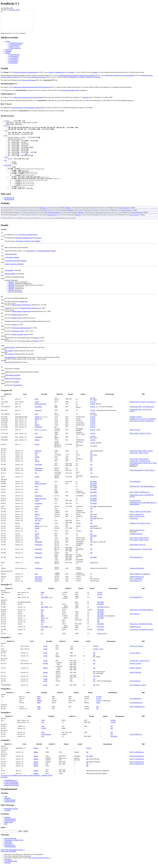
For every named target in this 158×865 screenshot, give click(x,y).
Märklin (37, 241)
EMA (43, 720)
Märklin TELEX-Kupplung (13, 378)
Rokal (42, 620)
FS (91, 574)
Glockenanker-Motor (11, 254)
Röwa (36, 399)
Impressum (7, 862)
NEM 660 (11, 287)
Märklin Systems (17, 314)
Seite (5, 796)
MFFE (98, 702)
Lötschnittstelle (9, 270)
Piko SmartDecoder (10, 357)
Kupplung (16, 382)
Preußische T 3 (44, 207)
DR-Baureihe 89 (9, 198)
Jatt (42, 594)
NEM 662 (11, 288)
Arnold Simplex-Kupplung (12, 375)
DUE (22, 137)
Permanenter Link (9, 845)
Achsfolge (71, 72)
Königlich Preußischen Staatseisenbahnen (25, 72)
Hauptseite (7, 817)
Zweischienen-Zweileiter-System (27, 234)
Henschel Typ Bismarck (94, 77)
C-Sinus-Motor (9, 257)
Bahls (39, 696)
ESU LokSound (9, 354)
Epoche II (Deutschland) (11, 783)
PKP (7, 122)
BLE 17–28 (47, 210)
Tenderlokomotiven (59, 72)
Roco (36, 429)
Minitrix (19, 292)
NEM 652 (11, 283)
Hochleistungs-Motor (44, 251)
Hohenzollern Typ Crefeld (76, 77)
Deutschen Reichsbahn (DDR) (70, 90)
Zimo (6, 362)
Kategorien (4, 777)
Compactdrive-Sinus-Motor (12, 260)
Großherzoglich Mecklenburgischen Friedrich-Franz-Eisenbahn (31, 87)
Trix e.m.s (21, 321)
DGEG (99, 633)
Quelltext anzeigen (9, 800)
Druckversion (8, 843)
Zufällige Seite (8, 822)
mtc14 (10, 292)
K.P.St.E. (93, 398)
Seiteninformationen (10, 846)
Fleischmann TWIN (17, 331)
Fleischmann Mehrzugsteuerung (21, 328)
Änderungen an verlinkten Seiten (13, 840)
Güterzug (51, 72)
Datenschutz (8, 859)
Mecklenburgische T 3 (54, 212)
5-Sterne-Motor (29, 251)
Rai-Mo (37, 444)
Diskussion (7, 798)
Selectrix (14, 324)
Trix (36, 421)
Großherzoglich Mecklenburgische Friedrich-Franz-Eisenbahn (77, 75)
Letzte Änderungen (10, 820)
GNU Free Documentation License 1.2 (39, 858)
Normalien (94, 72)
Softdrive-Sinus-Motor (11, 264)
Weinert (37, 402)
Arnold (37, 481)
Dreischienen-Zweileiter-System (25, 241)
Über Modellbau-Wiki (10, 861)
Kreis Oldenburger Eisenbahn (36, 77)
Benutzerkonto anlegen (11, 808)
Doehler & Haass (10, 347)
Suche (17, 10)
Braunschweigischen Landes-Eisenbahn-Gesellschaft (26, 107)
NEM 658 (11, 285)
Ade (36, 520)
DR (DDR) (7, 165)
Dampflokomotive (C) (10, 780)
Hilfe (5, 824)
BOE (26, 154)
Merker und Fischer (40, 404)
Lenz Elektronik (46, 734)
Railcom (36, 337)
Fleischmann (38, 406)
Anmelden (7, 810)
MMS (42, 592)
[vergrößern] (1, 31)
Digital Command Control (19, 334)
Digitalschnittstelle (10, 273)
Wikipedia (68, 207)
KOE (6, 157)
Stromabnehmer (17, 385)
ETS (42, 722)
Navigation (12, 10)
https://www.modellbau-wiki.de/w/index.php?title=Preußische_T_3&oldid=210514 (28, 775)
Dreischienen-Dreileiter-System (24, 238)
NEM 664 (11, 290)
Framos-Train (39, 518)
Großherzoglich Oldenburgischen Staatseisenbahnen (119, 75)
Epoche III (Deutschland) (11, 785)
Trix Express (37, 238)
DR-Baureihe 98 (9, 199)
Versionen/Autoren (9, 801)
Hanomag (85, 97)
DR (91, 451)
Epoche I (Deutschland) (11, 782)
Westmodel (38, 410)
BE (94, 685)
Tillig (42, 597)
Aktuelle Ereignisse (10, 819)
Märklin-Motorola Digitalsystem (21, 305)
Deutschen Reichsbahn (29, 80)
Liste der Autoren (124, 207)
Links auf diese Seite (10, 838)
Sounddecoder (23, 301)
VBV (32, 152)
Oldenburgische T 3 (52, 214)
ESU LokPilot (9, 350)
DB (5, 160)
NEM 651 (11, 282)
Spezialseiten (8, 841)
